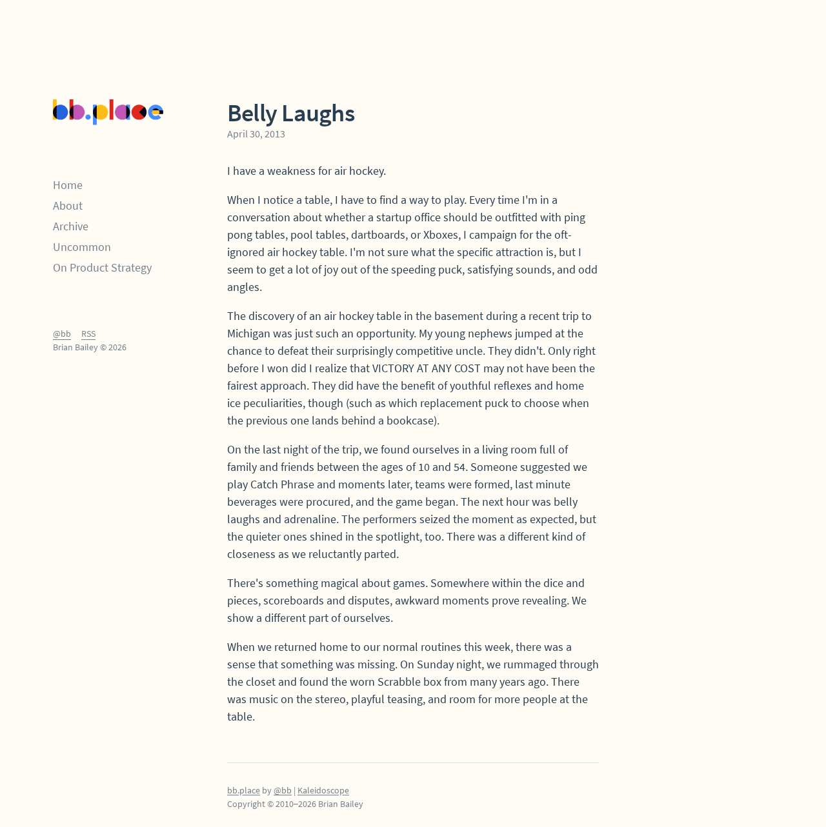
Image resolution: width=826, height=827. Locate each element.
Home (68, 184)
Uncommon (82, 246)
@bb (62, 333)
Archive (70, 226)
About (68, 205)
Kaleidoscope (323, 790)
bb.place (243, 790)
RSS (88, 333)
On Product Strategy (102, 267)
